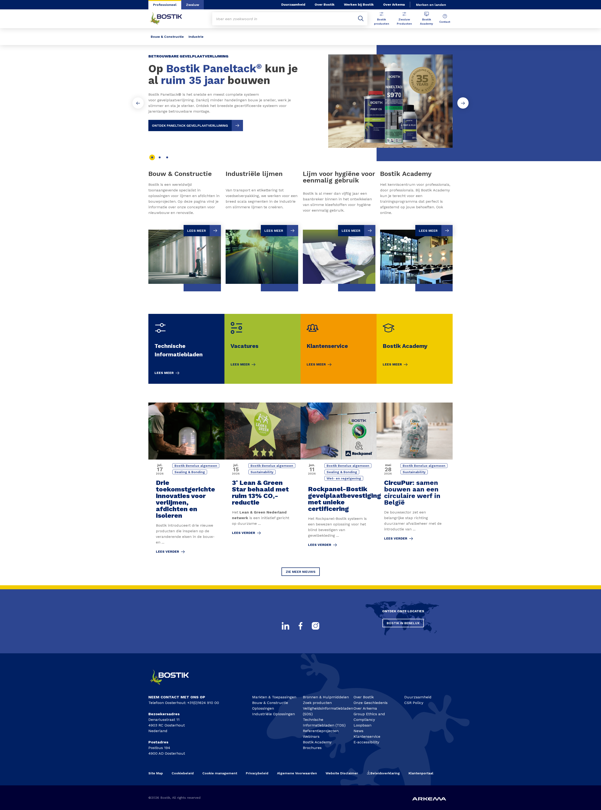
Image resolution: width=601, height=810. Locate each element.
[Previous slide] (138, 103)
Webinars (311, 736)
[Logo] (173, 687)
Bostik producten (381, 21)
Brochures (312, 747)
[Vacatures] (262, 349)
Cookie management (219, 773)
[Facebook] (300, 626)
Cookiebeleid (183, 773)
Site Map (155, 773)
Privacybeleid (257, 773)
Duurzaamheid (293, 4)
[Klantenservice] (338, 349)
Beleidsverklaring (385, 773)
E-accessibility (366, 742)
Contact (444, 21)
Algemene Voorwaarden (297, 773)
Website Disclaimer (342, 773)
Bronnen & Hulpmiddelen (326, 697)
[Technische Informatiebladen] (186, 349)
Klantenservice (367, 736)
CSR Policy (413, 702)
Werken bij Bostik (359, 4)
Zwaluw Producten (404, 21)
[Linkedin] (285, 626)
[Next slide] (463, 103)
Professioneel (165, 5)
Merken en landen (431, 5)
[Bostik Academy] (415, 349)
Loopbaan (362, 725)
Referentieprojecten (321, 731)
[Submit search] (360, 18)
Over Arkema (394, 4)
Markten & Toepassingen (274, 697)
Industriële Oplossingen (273, 714)
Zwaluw (192, 5)
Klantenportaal (420, 773)
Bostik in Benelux (403, 623)
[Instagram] (315, 626)
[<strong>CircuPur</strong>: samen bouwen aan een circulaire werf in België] (415, 481)
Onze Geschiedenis (371, 702)
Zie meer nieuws (301, 572)
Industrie (196, 36)
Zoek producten (317, 702)
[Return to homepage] (169, 19)
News (358, 731)
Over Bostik (325, 4)
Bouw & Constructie (167, 36)
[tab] (152, 157)
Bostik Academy (426, 21)
